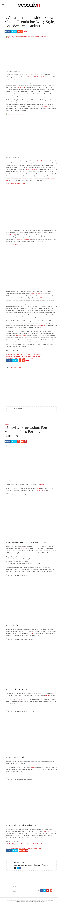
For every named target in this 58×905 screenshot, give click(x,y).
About (14, 886)
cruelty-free (39, 490)
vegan (19, 367)
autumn (42, 484)
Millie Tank (11, 235)
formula (31, 633)
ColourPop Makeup (17, 857)
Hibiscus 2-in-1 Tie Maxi (31, 169)
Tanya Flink (14, 29)
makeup (37, 488)
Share (8, 31)
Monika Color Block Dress (23, 239)
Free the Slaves (40, 325)
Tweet (15, 31)
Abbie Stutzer (15, 438)
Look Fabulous (8, 14)
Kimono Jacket (29, 176)
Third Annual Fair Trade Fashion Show (37, 77)
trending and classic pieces (42, 161)
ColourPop (24, 548)
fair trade (11, 367)
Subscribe (14, 891)
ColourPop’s (46, 831)
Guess (18, 699)
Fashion (15, 367)
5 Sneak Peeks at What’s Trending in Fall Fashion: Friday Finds (23, 356)
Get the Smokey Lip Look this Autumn (17, 846)
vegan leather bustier (37, 293)
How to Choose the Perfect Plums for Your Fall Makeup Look (23, 848)
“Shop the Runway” (43, 106)
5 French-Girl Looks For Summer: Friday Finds (19, 358)
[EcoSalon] (29, 4)
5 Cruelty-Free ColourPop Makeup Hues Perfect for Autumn (26, 431)
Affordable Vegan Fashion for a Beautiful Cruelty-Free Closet (23, 354)
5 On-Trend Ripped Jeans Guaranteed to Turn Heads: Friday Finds (25, 844)
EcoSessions (21, 87)
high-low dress (31, 296)
